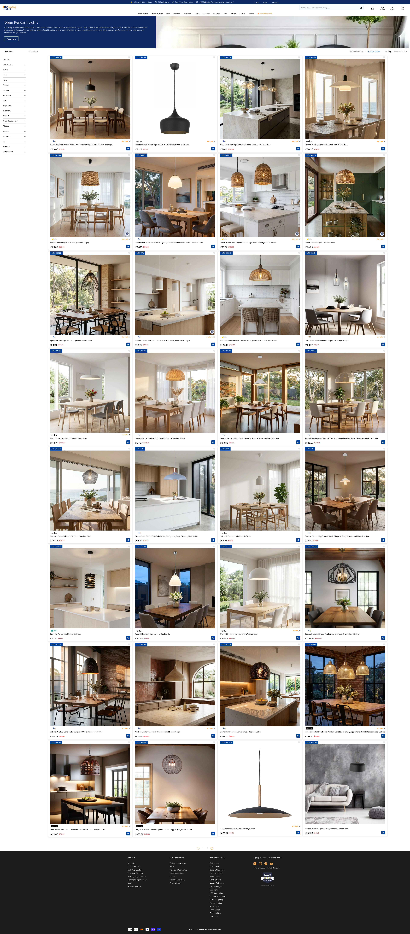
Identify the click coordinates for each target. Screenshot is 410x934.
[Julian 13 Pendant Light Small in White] (260, 491)
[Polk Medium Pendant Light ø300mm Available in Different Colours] (175, 99)
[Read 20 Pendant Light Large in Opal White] (175, 588)
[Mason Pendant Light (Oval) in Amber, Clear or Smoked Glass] (260, 99)
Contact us (276, 868)
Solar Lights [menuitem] (214, 906)
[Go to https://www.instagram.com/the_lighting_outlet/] (260, 863)
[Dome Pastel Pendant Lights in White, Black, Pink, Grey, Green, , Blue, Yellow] (175, 491)
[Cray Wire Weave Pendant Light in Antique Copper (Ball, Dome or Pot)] (175, 784)
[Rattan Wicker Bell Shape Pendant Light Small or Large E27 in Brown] (260, 197)
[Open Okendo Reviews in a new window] (267, 885)
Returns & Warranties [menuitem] (178, 870)
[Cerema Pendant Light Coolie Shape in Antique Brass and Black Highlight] (260, 393)
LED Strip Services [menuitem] (135, 873)
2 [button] (207, 848)
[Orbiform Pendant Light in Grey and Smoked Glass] (90, 491)
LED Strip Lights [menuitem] (216, 893)
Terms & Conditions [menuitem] (177, 880)
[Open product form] (128, 149)
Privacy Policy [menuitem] (175, 883)
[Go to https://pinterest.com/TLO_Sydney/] (265, 863)
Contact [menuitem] (173, 876)
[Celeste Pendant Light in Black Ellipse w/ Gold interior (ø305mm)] (90, 686)
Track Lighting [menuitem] (215, 913)
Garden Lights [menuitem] (215, 880)
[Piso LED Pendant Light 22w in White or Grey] (90, 393)
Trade (265, 2)
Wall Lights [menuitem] (214, 916)
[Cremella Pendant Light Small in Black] (90, 588)
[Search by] (360, 7)
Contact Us (275, 2)
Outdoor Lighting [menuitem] (216, 900)
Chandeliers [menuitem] (214, 866)
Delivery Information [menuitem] (178, 863)
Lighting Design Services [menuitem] (137, 880)
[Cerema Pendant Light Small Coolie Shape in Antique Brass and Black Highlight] (345, 491)
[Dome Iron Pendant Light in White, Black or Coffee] (260, 686)
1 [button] (202, 848)
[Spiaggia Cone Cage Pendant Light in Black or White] (90, 295)
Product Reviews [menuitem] (134, 886)
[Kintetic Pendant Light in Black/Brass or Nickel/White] (345, 784)
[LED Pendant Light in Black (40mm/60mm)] (260, 784)
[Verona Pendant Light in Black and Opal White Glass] (345, 99)
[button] (212, 848)
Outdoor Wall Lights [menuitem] (218, 896)
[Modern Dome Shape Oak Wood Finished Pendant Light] (175, 686)
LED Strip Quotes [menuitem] (135, 870)
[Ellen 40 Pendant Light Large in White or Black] (260, 588)
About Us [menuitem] (131, 863)
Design (256, 2)
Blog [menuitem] (129, 883)
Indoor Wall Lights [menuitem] (217, 883)
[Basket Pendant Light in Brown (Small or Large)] (90, 197)
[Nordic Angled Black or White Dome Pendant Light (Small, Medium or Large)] (90, 99)
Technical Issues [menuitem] (176, 873)
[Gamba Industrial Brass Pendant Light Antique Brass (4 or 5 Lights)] (345, 588)
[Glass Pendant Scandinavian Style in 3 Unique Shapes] (345, 295)
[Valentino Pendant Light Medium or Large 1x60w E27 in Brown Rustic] (260, 295)
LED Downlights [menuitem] (216, 886)
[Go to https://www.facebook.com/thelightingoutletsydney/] (254, 863)
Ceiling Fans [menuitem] (214, 863)
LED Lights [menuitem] (214, 890)
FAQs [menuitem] (172, 866)
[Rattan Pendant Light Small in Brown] (345, 197)
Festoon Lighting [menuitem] (216, 873)
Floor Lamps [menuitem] (215, 876)
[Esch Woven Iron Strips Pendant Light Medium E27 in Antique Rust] (90, 784)
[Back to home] (9, 8)
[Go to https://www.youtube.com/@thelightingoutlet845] (271, 863)
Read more (11, 39)
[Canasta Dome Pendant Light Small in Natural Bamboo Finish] (175, 393)
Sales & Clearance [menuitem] (217, 870)
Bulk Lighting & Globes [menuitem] (137, 876)
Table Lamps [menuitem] (215, 910)
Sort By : (388, 52)
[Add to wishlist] (129, 57)
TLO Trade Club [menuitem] (134, 866)
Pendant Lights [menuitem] (216, 903)
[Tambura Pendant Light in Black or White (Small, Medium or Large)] (175, 295)
